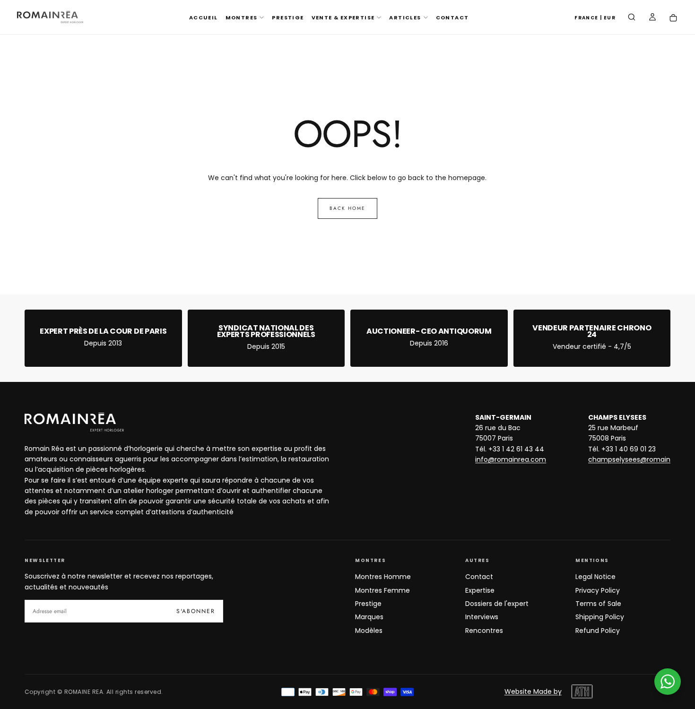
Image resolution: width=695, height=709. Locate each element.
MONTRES (242, 17)
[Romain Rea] (74, 422)
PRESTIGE (288, 17)
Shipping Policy (599, 617)
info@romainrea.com (510, 459)
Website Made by (533, 691)
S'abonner (195, 611)
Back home (347, 208)
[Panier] (673, 18)
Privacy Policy (597, 590)
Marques (369, 617)
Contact (479, 576)
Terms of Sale (598, 603)
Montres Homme (383, 576)
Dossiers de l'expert (497, 603)
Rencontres (484, 630)
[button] (595, 18)
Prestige (368, 603)
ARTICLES (405, 17)
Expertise (480, 590)
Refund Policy (597, 630)
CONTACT (452, 17)
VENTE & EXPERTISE (343, 17)
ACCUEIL (203, 17)
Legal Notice (595, 576)
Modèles (368, 630)
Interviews (481, 617)
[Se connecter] (652, 17)
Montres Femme (382, 590)
